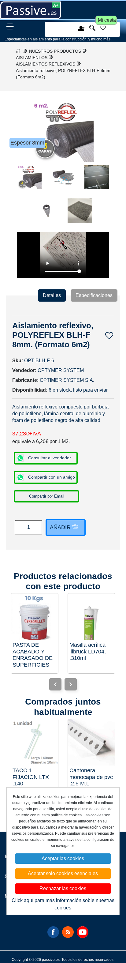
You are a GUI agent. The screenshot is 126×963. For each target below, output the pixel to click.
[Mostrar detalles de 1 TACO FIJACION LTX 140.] (34, 742)
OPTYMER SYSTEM (61, 370)
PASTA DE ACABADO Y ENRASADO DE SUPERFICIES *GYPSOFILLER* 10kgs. (34, 655)
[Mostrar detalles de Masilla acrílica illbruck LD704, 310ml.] (91, 617)
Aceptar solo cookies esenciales (63, 873)
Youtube (82, 932)
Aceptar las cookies (63, 858)
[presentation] (71, 684)
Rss (68, 932)
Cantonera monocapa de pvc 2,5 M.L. (91, 777)
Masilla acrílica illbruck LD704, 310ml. (87, 651)
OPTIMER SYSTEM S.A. (67, 380)
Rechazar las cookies (62, 888)
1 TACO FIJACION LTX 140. (31, 777)
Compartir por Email (46, 496)
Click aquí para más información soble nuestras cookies (63, 904)
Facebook (53, 932)
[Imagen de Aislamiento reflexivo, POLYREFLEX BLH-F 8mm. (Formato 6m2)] (29, 180)
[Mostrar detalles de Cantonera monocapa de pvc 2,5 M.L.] (91, 742)
